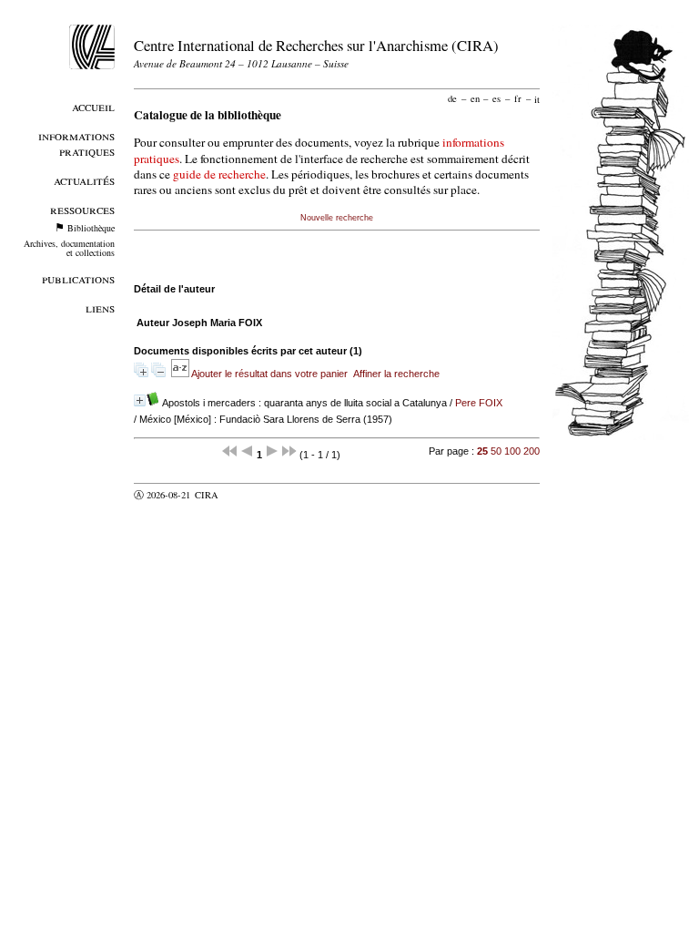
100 (512, 451)
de (452, 98)
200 (531, 451)
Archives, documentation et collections (69, 248)
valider (242, 494)
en (475, 98)
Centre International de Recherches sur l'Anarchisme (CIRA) (316, 45)
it (537, 98)
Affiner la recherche (396, 373)
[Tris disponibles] (181, 373)
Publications (78, 278)
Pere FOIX (478, 402)
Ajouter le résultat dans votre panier (269, 373)
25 (482, 451)
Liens (100, 307)
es (496, 98)
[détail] (140, 400)
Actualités (84, 180)
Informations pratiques (76, 143)
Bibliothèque (91, 227)
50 (496, 451)
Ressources (82, 209)
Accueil (93, 106)
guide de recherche (219, 174)
